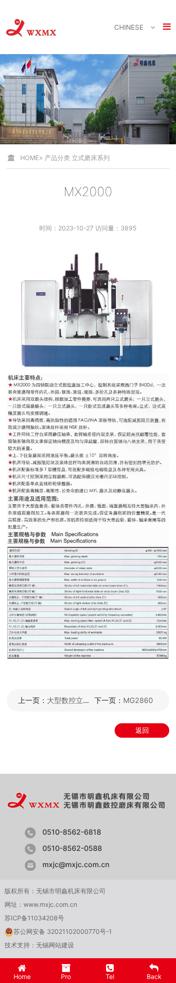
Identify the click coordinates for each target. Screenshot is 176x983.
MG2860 (138, 700)
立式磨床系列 (91, 157)
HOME (31, 157)
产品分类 (57, 157)
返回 (142, 730)
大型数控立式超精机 (79, 700)
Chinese (129, 27)
